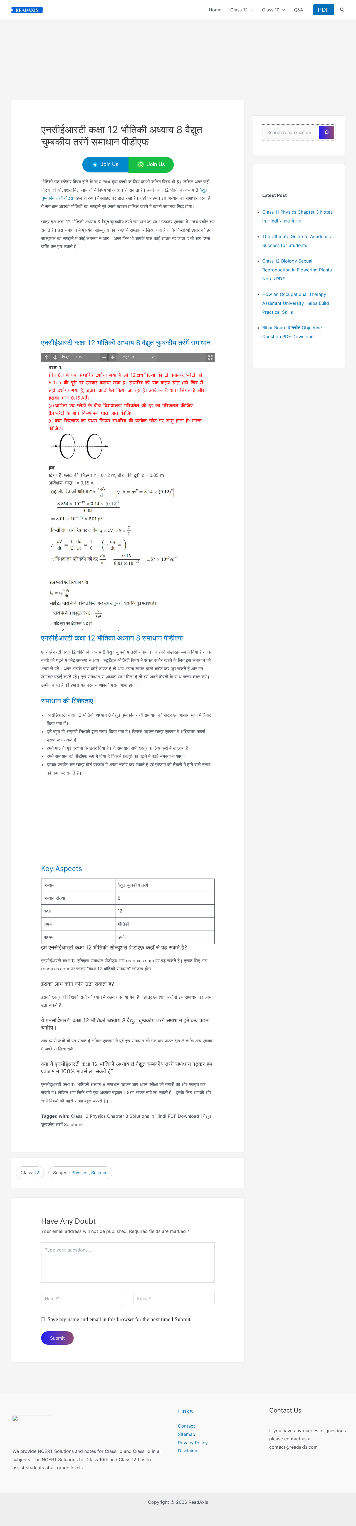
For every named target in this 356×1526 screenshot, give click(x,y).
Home (215, 10)
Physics (79, 1172)
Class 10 (271, 10)
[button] (250, 9)
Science (99, 1172)
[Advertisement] (178, 59)
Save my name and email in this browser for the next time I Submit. (120, 1319)
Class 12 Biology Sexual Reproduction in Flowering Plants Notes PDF (297, 269)
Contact (186, 1426)
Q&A (298, 10)
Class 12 (239, 10)
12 (36, 1172)
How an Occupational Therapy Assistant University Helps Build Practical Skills (295, 303)
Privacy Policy (193, 1442)
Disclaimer (189, 1450)
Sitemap (186, 1434)
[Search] (326, 132)
